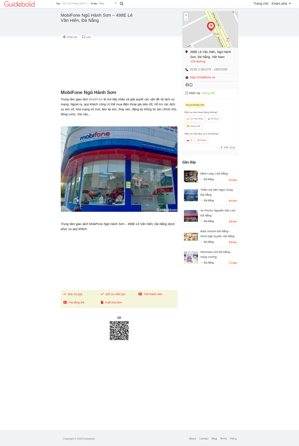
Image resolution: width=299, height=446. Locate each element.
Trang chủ (261, 3)
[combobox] (103, 4)
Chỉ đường (198, 61)
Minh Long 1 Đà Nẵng (214, 173)
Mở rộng (229, 147)
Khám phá (279, 3)
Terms (223, 438)
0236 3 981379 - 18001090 (209, 69)
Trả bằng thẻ (76, 302)
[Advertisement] (119, 64)
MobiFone (96, 99)
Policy (233, 438)
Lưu (88, 37)
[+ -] (210, 29)
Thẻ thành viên (153, 294)
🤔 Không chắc (193, 126)
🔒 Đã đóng (213, 118)
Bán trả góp (75, 294)
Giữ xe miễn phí (115, 294)
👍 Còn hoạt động (195, 118)
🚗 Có (189, 140)
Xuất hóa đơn (113, 302)
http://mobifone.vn (202, 77)
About (192, 438)
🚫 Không (201, 140)
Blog (214, 438)
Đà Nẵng (209, 179)
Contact (204, 438)
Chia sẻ (71, 37)
